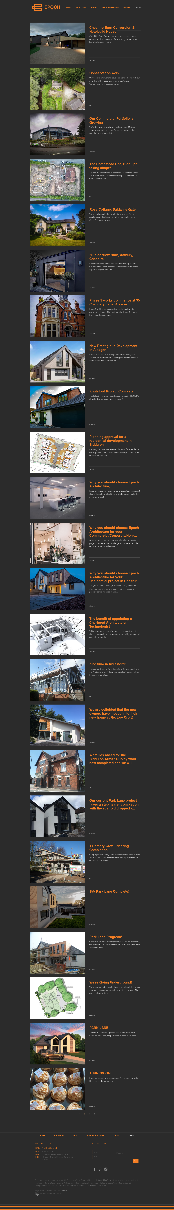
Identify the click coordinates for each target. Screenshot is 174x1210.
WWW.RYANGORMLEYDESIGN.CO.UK (51, 1193)
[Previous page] (79, 1114)
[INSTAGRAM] (106, 1169)
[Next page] (94, 1114)
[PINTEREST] (100, 1169)
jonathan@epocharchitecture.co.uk (55, 1154)
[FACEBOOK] (94, 1169)
